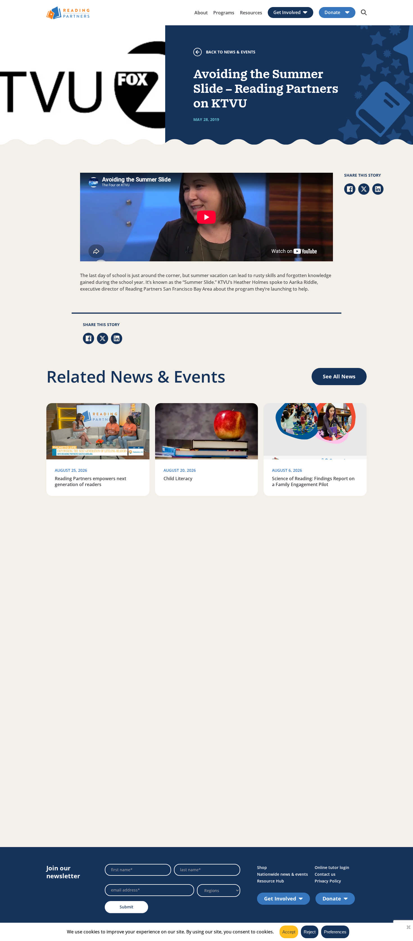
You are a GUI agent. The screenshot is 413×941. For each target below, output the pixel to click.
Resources (251, 13)
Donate (332, 12)
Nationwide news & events (282, 874)
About (201, 13)
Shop (262, 867)
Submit (126, 906)
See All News (339, 376)
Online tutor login (332, 867)
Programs (223, 13)
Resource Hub (270, 881)
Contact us (325, 874)
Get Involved (287, 12)
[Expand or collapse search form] (364, 12)
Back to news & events (230, 52)
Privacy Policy (328, 881)
